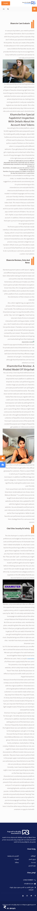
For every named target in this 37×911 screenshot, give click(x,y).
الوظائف (33, 856)
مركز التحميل (32, 866)
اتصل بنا (17, 859)
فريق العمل (32, 859)
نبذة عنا (33, 863)
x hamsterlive (30, 659)
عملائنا (17, 863)
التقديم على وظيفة (13, 856)
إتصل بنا (6, 3)
